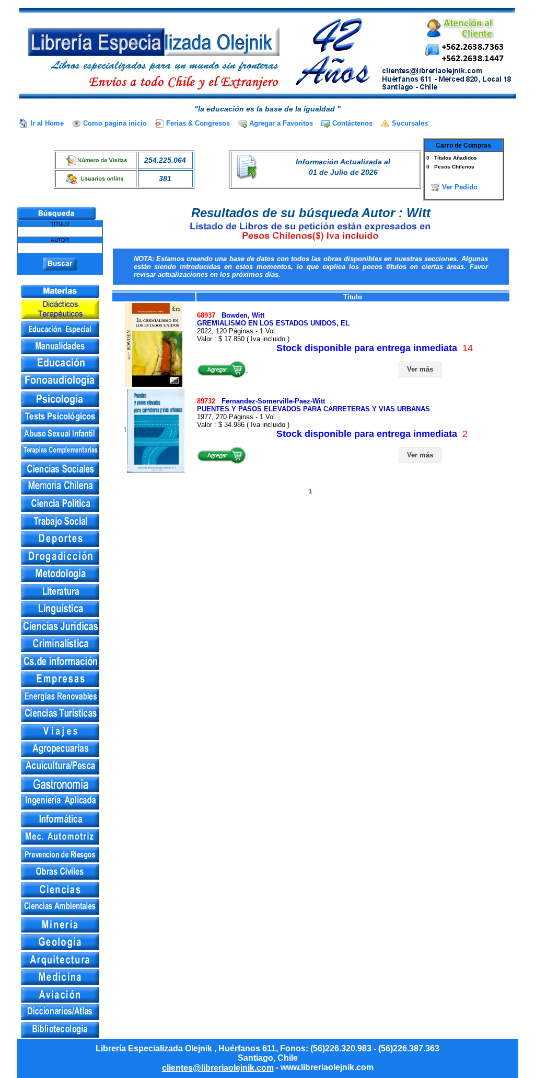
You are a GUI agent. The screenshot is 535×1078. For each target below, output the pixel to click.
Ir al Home (47, 123)
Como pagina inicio (115, 123)
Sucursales (410, 123)
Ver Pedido (460, 187)
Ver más (420, 369)
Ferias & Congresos (198, 123)
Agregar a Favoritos (281, 123)
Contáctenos (352, 123)
